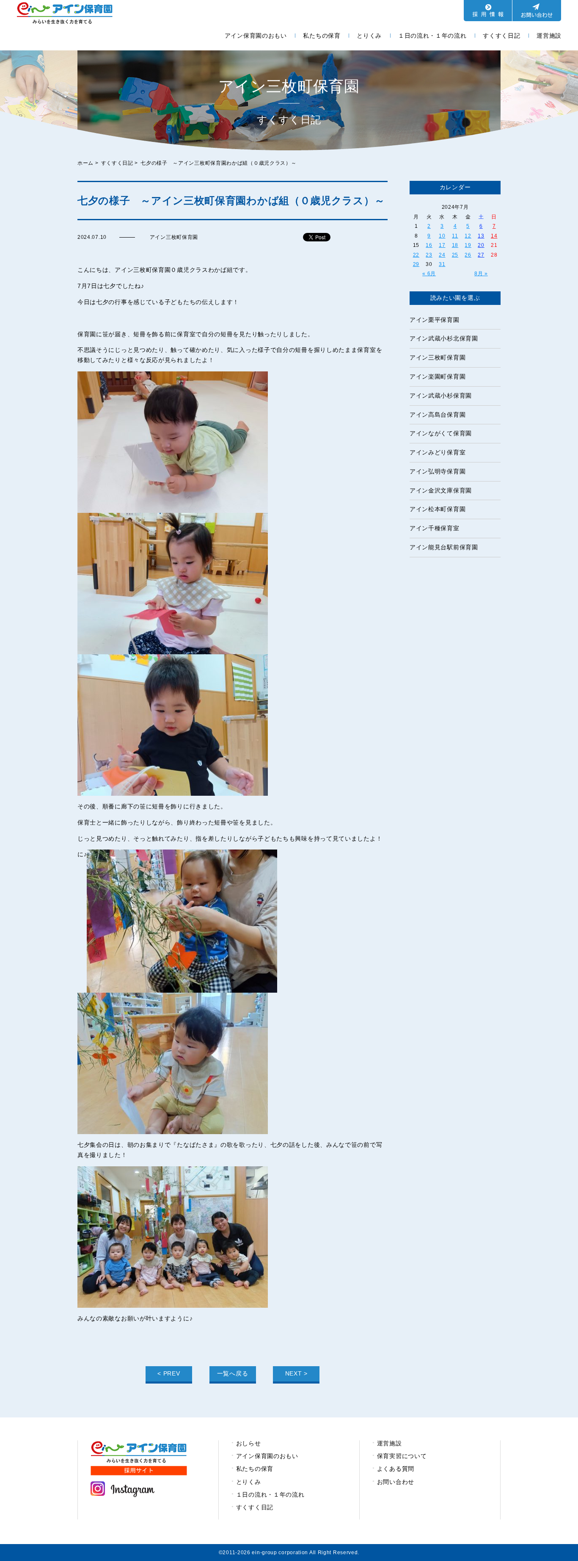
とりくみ (369, 35)
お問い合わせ (395, 1481)
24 (442, 255)
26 (468, 255)
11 (455, 236)
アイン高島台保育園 (437, 414)
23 (429, 255)
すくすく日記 (501, 35)
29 (416, 264)
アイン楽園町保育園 (437, 376)
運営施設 (549, 35)
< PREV (168, 1373)
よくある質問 (395, 1468)
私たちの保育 (321, 35)
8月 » (481, 274)
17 (442, 245)
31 (442, 264)
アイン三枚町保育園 (437, 357)
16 (429, 245)
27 (481, 255)
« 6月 (429, 274)
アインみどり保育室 (437, 452)
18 (455, 245)
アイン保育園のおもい (256, 35)
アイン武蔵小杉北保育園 (444, 338)
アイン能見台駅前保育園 (444, 547)
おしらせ (248, 1443)
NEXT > (296, 1373)
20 (481, 245)
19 (468, 245)
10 (442, 236)
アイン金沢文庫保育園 (441, 490)
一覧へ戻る (232, 1373)
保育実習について (402, 1456)
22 (416, 255)
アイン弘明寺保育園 (437, 471)
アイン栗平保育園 (435, 319)
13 (481, 236)
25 (455, 255)
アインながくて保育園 (441, 433)
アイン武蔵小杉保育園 (441, 395)
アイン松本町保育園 (437, 509)
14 (494, 236)
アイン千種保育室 (435, 528)
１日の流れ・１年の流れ (432, 35)
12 (468, 236)
